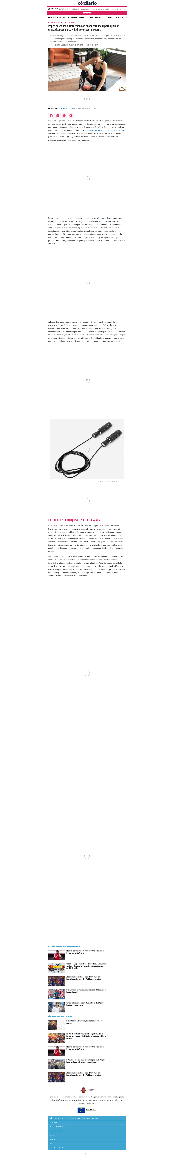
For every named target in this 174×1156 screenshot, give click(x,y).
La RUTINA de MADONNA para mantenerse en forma (76, 9)
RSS (50, 1144)
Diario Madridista (70, 18)
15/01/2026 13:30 (66, 108)
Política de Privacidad (57, 1127)
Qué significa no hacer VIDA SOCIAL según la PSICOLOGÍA (110, 9)
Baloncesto (118, 18)
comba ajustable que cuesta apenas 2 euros (106, 130)
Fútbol (90, 18)
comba (105, 221)
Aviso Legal (53, 1122)
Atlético (109, 18)
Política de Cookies (56, 1131)
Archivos (52, 1135)
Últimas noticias (54, 18)
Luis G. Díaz (53, 108)
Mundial (82, 18)
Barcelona (99, 18)
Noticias (52, 1139)
